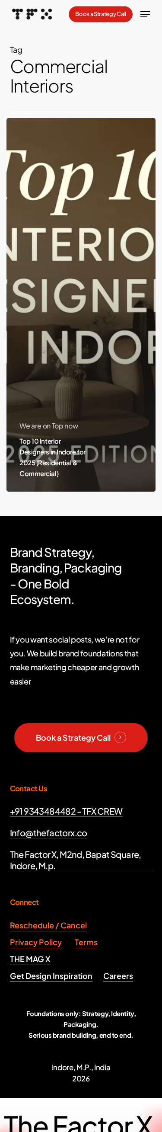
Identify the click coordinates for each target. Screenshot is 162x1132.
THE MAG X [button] (30, 959)
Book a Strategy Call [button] (73, 737)
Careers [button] (118, 976)
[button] (145, 14)
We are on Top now (48, 425)
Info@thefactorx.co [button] (48, 832)
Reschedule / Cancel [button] (48, 925)
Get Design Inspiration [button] (51, 976)
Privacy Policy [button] (36, 942)
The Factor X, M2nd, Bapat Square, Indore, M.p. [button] (75, 860)
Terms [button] (86, 942)
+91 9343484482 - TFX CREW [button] (66, 811)
